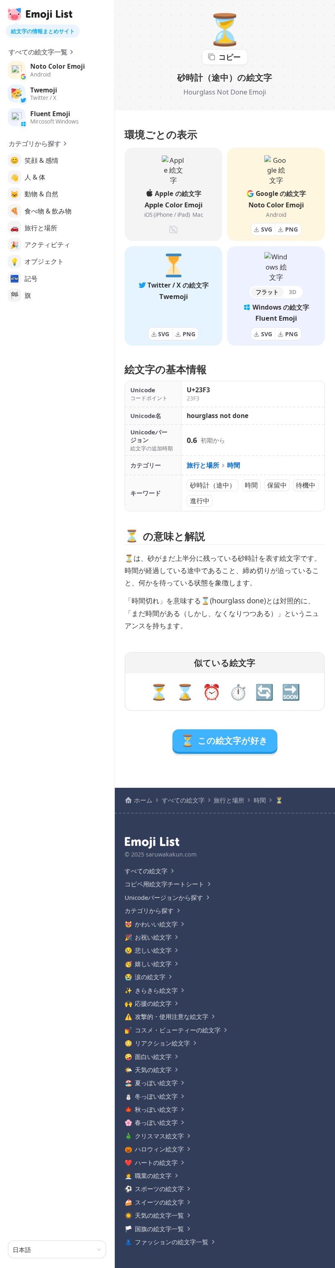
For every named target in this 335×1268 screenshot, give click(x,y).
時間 (233, 465)
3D (293, 292)
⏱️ (238, 691)
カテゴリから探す (35, 143)
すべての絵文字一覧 (38, 51)
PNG (291, 229)
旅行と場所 (203, 465)
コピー (230, 57)
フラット (267, 292)
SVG (266, 229)
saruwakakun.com (171, 854)
